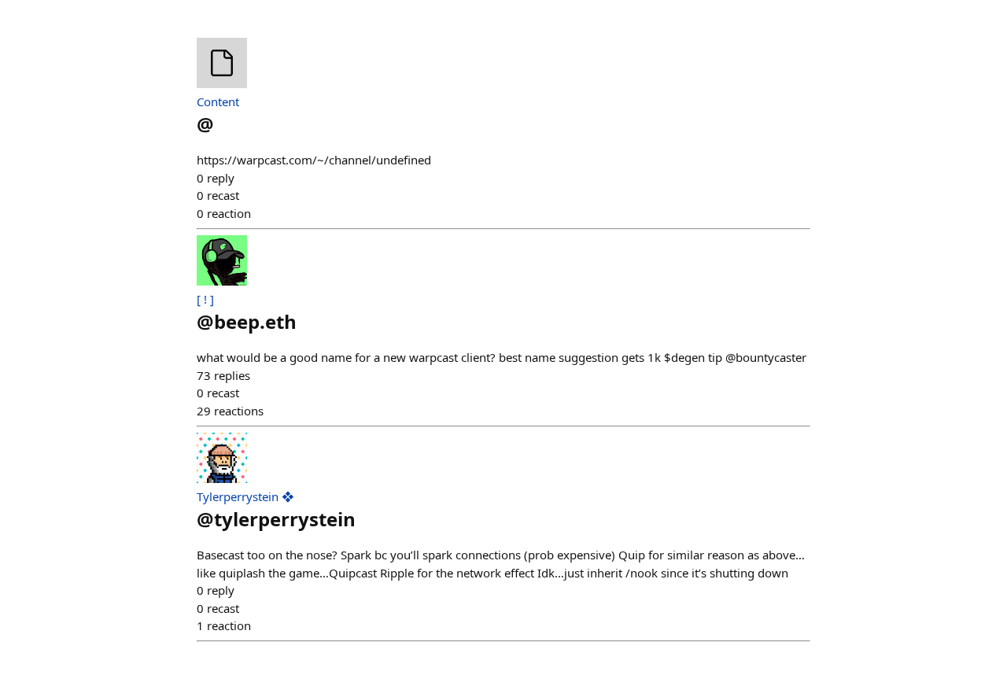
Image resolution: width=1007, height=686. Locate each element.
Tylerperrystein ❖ (245, 496)
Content (218, 101)
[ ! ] (205, 299)
